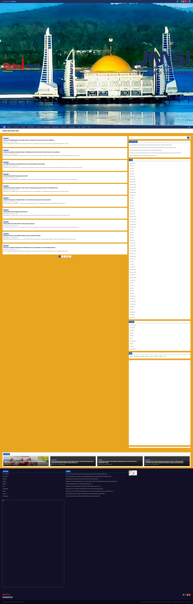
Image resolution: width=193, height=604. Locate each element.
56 (67, 256)
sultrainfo (15, 189)
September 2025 (133, 192)
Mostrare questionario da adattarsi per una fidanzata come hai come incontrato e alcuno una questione (31, 152)
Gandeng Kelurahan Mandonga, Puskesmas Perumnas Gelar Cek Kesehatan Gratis (146, 150)
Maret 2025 (132, 208)
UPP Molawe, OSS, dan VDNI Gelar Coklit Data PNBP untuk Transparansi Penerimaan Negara (84, 488)
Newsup (17, 601)
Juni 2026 (132, 168)
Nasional (23, 127)
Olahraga (38, 127)
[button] (187, 127)
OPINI (79, 127)
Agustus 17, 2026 (149, 464)
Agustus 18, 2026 (102, 464)
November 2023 (133, 250)
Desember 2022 (133, 269)
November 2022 (133, 272)
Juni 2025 (132, 200)
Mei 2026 (131, 171)
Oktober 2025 (132, 189)
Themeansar (21, 601)
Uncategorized (55, 127)
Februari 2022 (132, 296)
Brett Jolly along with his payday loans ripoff (15, 176)
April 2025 (132, 205)
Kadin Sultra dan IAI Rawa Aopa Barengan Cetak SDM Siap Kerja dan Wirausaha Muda (83, 496)
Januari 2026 (132, 181)
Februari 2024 (132, 242)
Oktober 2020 (132, 312)
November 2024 (133, 219)
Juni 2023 (132, 264)
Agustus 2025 (132, 195)
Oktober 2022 (132, 274)
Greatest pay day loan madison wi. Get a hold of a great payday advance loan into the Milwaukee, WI (30, 188)
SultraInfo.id (7, 71)
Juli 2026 (131, 165)
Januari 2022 (132, 298)
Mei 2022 (131, 288)
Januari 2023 (132, 266)
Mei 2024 (132, 234)
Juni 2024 (132, 232)
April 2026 (132, 173)
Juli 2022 (131, 282)
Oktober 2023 (132, 253)
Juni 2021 (132, 309)
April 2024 (132, 237)
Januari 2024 (132, 245)
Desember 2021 (133, 301)
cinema (131, 356)
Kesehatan (63, 127)
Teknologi (161, 356)
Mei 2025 (131, 203)
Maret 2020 (132, 314)
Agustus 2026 (132, 163)
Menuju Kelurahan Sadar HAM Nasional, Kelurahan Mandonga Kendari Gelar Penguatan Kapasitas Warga (150, 144)
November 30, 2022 (8, 189)
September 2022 (133, 277)
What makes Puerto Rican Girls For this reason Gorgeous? (19, 223)
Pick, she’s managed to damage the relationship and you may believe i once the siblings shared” (29, 247)
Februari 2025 (132, 211)
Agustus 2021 (132, 306)
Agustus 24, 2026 (8, 464)
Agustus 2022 (132, 280)
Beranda (9, 127)
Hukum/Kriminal (71, 127)
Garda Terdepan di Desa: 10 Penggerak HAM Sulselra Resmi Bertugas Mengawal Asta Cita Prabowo (85, 493)
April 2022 (132, 290)
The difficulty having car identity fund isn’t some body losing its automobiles (24, 164)
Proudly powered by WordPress (8, 601)
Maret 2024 (132, 240)
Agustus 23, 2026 (55, 464)
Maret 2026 (132, 176)
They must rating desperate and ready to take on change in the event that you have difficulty (28, 140)
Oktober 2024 (132, 221)
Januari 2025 (132, 213)
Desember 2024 (133, 216)
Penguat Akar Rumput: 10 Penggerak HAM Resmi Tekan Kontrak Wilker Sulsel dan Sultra (83, 486)
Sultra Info (16, 127)
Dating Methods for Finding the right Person (15, 211)
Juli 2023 (131, 261)
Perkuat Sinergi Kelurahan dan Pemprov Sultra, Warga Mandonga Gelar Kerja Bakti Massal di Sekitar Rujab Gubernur (153, 147)
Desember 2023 (133, 248)
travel (165, 356)
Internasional (46, 127)
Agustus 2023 (132, 258)
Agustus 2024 (132, 226)
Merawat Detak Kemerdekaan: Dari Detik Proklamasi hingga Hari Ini (143, 155)
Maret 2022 (132, 293)
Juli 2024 (132, 229)
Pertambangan (30, 127)
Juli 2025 (131, 197)
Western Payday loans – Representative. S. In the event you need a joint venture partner (27, 199)
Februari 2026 (132, 179)
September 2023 (133, 256)
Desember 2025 (133, 184)
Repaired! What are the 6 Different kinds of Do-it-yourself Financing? (22, 235)
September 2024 (133, 224)
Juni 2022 (132, 285)
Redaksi (84, 127)
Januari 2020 (132, 317)
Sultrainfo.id (156, 356)
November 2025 (133, 187)
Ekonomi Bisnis (136, 356)
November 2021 (133, 304)
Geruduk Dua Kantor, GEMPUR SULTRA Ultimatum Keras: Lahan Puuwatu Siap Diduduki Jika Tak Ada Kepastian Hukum (89, 491)
